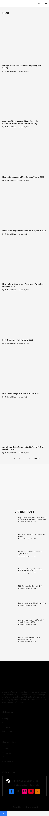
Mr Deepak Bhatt (10, 71)
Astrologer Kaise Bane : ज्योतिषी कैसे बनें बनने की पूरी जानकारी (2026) (31, 621)
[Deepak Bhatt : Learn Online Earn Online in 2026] (3, 3)
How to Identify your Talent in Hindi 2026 (20, 394)
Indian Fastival (7, 731)
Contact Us (6, 753)
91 (29, 458)
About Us (5, 749)
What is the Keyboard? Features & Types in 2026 (24, 231)
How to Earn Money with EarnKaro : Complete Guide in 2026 (30, 570)
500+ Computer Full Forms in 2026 (17, 340)
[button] (39, 3)
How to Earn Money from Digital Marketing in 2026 (29, 638)
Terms (5, 757)
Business (5, 723)
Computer (6, 727)
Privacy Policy (7, 761)
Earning (5, 719)
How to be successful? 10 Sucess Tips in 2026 (23, 177)
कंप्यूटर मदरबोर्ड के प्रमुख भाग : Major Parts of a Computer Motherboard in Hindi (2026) (32, 518)
